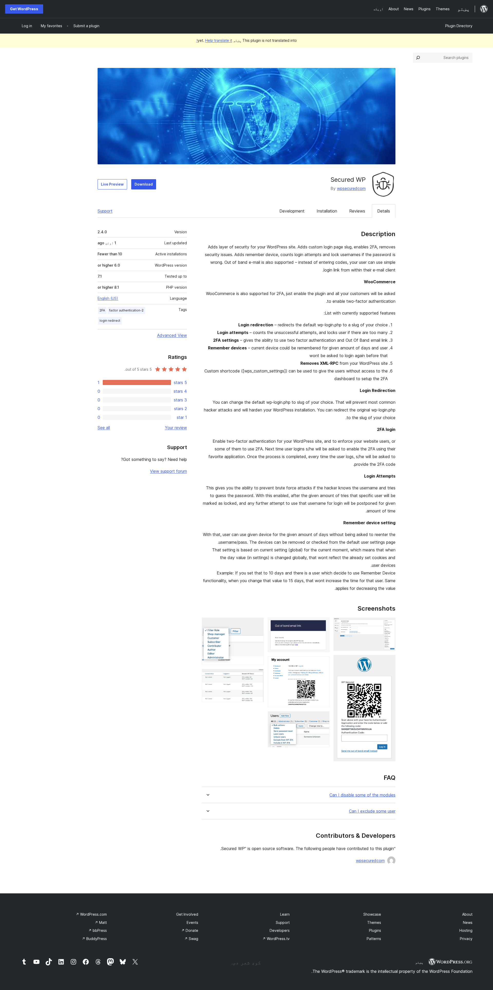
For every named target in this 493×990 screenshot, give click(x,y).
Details (383, 211)
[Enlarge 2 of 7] (388, 661)
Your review (176, 427)
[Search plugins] (418, 58)
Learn (285, 914)
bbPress (97, 930)
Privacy (466, 938)
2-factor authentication (126, 310)
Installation (327, 211)
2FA (102, 310)
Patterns (374, 938)
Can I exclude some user (372, 811)
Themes (374, 922)
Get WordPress (24, 9)
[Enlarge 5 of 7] (322, 718)
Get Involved (187, 914)
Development (292, 211)
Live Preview (112, 184)
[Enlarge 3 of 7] (322, 624)
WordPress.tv (276, 938)
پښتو (419, 962)
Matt (101, 922)
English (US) (108, 298)
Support (105, 211)
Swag (191, 938)
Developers (280, 930)
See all (104, 427)
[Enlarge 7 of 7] (256, 676)
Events (192, 922)
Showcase (372, 914)
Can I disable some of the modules (362, 795)
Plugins (375, 930)
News (467, 922)
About (467, 914)
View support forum (168, 471)
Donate (189, 930)
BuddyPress (94, 938)
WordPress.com (91, 914)
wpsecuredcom (351, 188)
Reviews (357, 211)
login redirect (110, 320)
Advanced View (172, 335)
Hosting (465, 930)
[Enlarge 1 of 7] (388, 624)
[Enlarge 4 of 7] (322, 663)
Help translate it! (214, 40)
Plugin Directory (458, 26)
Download (144, 184)
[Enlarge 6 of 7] (256, 624)
